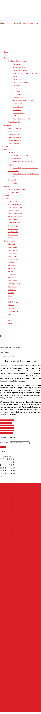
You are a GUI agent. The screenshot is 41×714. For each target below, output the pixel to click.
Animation (11, 274)
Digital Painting (13, 259)
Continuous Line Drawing (20, 155)
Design (10, 299)
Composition (12, 265)
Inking (10, 314)
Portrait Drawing (13, 253)
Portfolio (7, 489)
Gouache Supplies (13, 226)
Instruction (7, 125)
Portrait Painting (13, 280)
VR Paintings (16, 64)
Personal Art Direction (15, 140)
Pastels (10, 296)
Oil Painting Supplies (14, 204)
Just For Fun (12, 152)
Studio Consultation (14, 143)
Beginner (11, 165)
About (6, 486)
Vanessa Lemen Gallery (15, 122)
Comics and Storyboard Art (21, 82)
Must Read (11, 244)
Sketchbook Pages (18, 97)
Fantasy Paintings (18, 88)
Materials (11, 305)
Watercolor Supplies (14, 223)
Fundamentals (12, 247)
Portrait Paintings (18, 104)
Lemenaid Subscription (15, 128)
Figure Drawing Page (19, 113)
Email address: (5, 442)
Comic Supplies (13, 229)
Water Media (12, 290)
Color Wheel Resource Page (16, 189)
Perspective (11, 262)
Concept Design (17, 79)
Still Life (11, 293)
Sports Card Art (17, 94)
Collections (11, 308)
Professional (12, 180)
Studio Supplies (13, 638)
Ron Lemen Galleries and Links (17, 61)
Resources (7, 597)
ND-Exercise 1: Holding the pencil (23, 162)
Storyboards (12, 287)
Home (6, 484)
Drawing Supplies (13, 201)
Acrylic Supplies (13, 232)
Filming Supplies (14, 640)
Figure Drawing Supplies (15, 213)
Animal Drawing (13, 311)
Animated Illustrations (19, 67)
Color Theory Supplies (15, 216)
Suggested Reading (10, 643)
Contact (6, 605)
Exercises (7, 564)
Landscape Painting (14, 284)
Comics (10, 271)
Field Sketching (13, 302)
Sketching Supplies (14, 210)
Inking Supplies (13, 219)
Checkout (11, 323)
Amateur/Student (13, 171)
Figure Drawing (13, 250)
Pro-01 (15, 183)
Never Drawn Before (14, 158)
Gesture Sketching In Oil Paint (22, 119)
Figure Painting (17, 110)
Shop (5, 317)
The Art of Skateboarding (20, 70)
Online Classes (12, 131)
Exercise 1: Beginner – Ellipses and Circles (25, 168)
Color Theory (12, 268)
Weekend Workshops (14, 134)
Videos (6, 562)
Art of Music (16, 91)
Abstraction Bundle (14, 192)
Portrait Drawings (18, 107)
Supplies (7, 607)
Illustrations (16, 85)
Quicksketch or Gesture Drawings (23, 101)
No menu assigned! (10, 356)
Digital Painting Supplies (15, 207)
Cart (9, 320)
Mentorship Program (14, 137)
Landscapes (16, 116)
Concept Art (12, 277)
